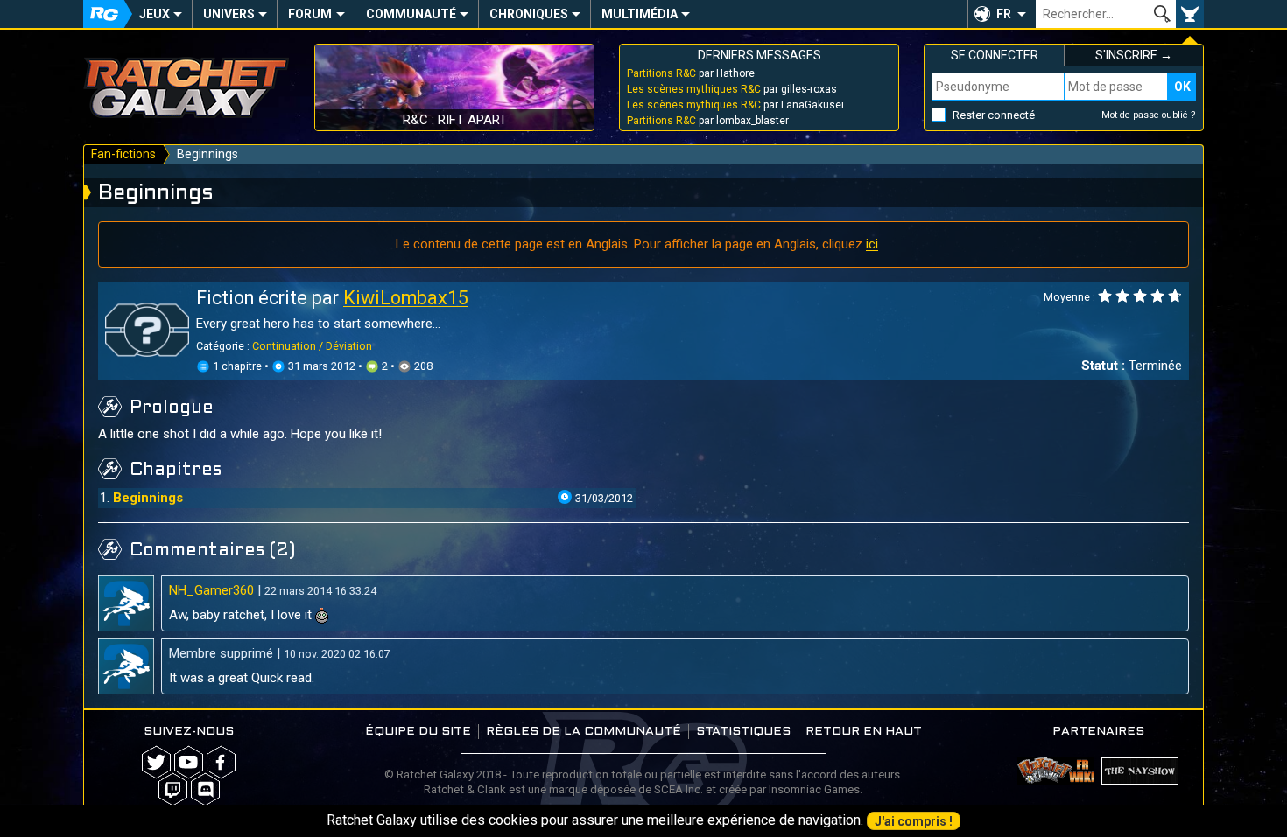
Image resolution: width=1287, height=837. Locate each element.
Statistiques (743, 731)
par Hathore (691, 73)
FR (1003, 14)
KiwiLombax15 (405, 298)
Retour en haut (863, 731)
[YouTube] (188, 762)
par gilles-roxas (732, 89)
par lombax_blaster (708, 121)
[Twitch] (172, 789)
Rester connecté (994, 115)
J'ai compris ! (914, 821)
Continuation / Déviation (312, 345)
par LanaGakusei (735, 105)
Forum (310, 14)
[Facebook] (221, 762)
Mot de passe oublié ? (1148, 115)
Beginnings (148, 498)
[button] (1001, 14)
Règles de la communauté (583, 731)
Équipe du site (418, 731)
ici (872, 244)
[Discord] (205, 789)
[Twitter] (156, 762)
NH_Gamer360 (211, 590)
